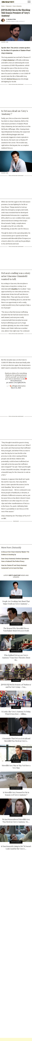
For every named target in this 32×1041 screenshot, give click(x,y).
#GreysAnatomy (16, 381)
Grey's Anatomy (17, 6)
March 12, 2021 (16, 388)
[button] (29, 2)
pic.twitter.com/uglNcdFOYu (16, 382)
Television (9, 6)
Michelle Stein (12, 19)
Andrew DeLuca (12, 79)
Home (3, 6)
